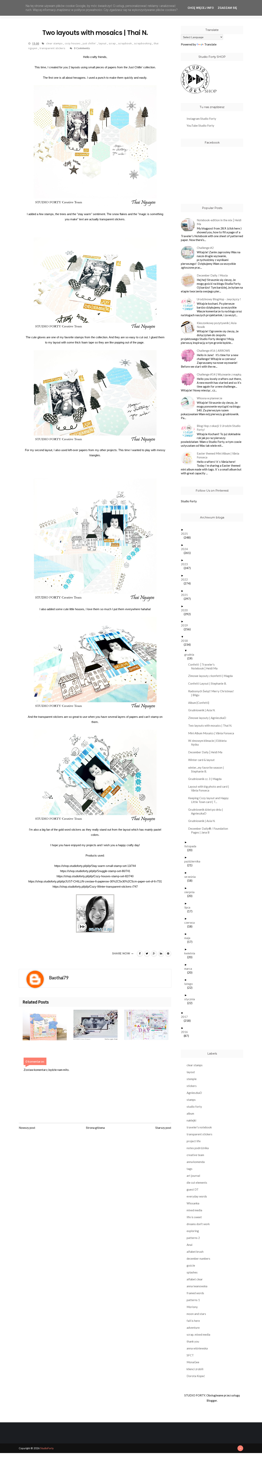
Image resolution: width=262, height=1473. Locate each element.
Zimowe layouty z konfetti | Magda (212, 675)
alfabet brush (195, 1251)
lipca (188, 907)
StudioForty (47, 1448)
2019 (186, 625)
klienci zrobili (195, 1369)
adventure (193, 1327)
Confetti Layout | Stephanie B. (209, 683)
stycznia (191, 999)
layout (103, 43)
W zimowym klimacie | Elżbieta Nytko (209, 742)
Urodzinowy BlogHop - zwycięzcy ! (219, 299)
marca (189, 968)
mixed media (194, 1210)
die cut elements (197, 1182)
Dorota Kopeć (196, 1376)
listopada (191, 846)
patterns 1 (193, 1300)
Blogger (212, 1400)
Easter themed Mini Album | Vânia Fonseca (218, 455)
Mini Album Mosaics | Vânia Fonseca (212, 733)
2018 (186, 640)
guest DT (193, 1189)
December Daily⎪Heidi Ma (206, 752)
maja (188, 938)
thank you (193, 1341)
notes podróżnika (198, 1148)
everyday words (197, 1196)
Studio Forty (189, 501)
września (191, 876)
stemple (192, 1079)
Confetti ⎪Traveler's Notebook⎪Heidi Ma (204, 666)
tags (189, 1168)
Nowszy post (27, 1127)
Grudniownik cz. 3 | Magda (206, 779)
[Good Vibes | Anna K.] (48, 1025)
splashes (192, 1272)
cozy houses (73, 43)
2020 (186, 610)
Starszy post (163, 1127)
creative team (195, 1155)
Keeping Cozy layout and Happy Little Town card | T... (210, 800)
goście (191, 1265)
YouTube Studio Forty (200, 125)
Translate (210, 44)
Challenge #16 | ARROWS (213, 350)
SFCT (190, 1355)
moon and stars (196, 1313)
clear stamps (54, 43)
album (190, 1113)
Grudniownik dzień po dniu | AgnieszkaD (207, 811)
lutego (190, 983)
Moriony (192, 1307)
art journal (193, 1175)
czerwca (191, 922)
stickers (192, 1086)
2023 (186, 564)
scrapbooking (143, 43)
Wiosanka (193, 1203)
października (193, 861)
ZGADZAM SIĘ (227, 8)
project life (194, 1141)
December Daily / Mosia (212, 275)
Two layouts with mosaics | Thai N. (211, 725)
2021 (186, 595)
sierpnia (190, 892)
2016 (186, 1032)
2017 (186, 1016)
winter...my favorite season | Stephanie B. (207, 769)
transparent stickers (53, 48)
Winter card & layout (203, 760)
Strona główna (95, 1127)
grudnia (190, 654)
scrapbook (125, 43)
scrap (113, 43)
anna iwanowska (197, 1286)
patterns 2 (193, 1237)
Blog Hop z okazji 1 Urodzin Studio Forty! (219, 427)
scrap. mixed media (198, 1334)
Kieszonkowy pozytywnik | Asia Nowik (216, 324)
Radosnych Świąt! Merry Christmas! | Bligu (212, 693)
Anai (189, 1244)
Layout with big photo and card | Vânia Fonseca (210, 788)
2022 (186, 579)
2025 (186, 533)
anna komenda (196, 1162)
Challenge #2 (205, 247)
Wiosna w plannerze (209, 398)
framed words (195, 1293)
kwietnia (191, 953)
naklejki (191, 1120)
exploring (193, 1231)
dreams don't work (198, 1224)
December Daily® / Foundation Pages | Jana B (209, 830)
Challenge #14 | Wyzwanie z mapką (219, 374)
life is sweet (194, 1217)
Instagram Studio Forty (201, 118)
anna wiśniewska (197, 1348)
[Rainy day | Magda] (149, 1025)
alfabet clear (195, 1279)
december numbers (198, 1258)
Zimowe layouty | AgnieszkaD (208, 718)
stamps (191, 1099)
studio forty (194, 1106)
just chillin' (90, 43)
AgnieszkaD (194, 1092)
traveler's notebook (199, 1127)
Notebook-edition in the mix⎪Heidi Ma (219, 222)
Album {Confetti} (200, 702)
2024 (186, 549)
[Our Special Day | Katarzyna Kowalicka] (98, 1025)
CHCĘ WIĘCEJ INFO (201, 8)
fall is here (193, 1320)
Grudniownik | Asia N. (203, 710)
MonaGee (193, 1362)
